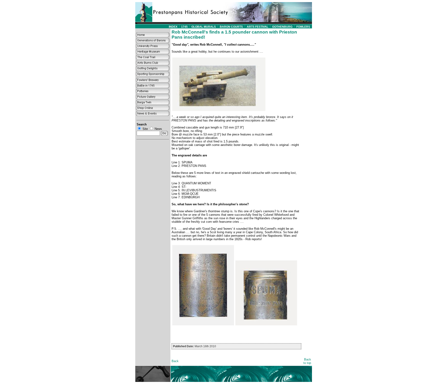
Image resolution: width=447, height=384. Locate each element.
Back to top (307, 361)
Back (175, 361)
